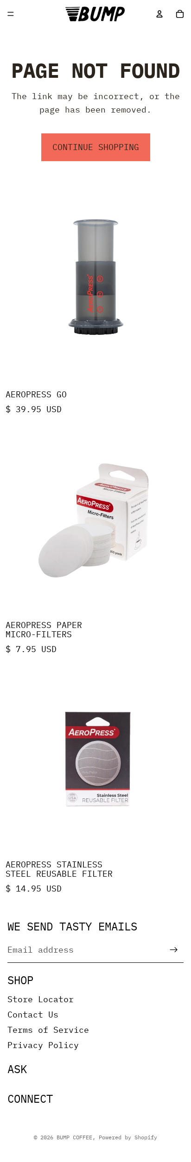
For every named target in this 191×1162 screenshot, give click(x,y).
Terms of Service (48, 1029)
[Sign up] (174, 950)
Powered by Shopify (128, 1137)
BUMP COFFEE (74, 1137)
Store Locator (40, 999)
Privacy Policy (43, 1044)
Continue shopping (95, 147)
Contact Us (32, 1014)
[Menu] (10, 14)
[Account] (159, 14)
